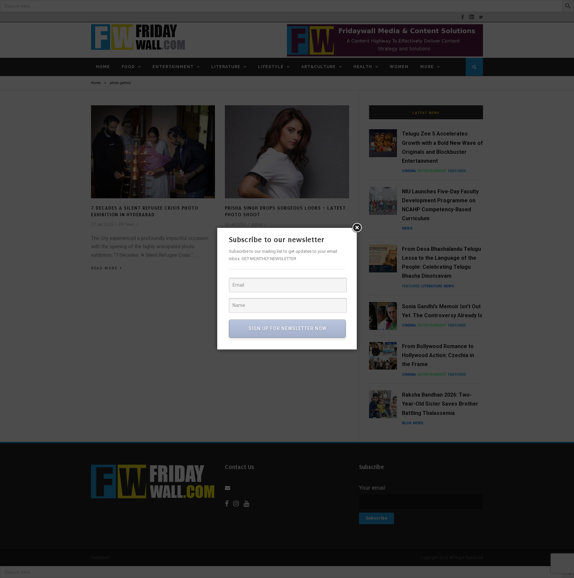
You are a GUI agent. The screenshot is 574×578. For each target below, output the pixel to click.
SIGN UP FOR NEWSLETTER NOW (287, 328)
